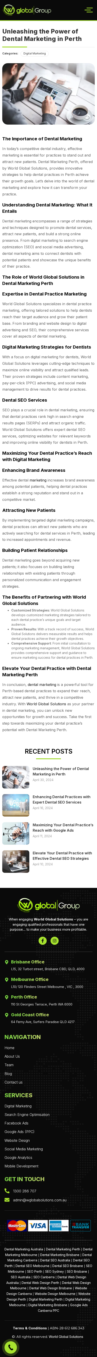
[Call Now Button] (11, 1347)
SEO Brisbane (77, 1271)
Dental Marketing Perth (63, 1249)
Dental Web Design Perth (40, 1283)
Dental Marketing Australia (24, 1249)
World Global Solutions (46, 704)
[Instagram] (55, 941)
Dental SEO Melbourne (32, 1266)
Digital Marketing (34, 53)
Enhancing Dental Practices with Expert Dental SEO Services (61, 799)
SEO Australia (20, 1277)
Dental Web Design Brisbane (50, 1288)
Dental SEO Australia (55, 1260)
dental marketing (42, 684)
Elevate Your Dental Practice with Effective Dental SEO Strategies (62, 856)
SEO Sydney (54, 1271)
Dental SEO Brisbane (67, 1266)
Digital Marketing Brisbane (47, 1305)
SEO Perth (34, 1271)
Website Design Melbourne (55, 1294)
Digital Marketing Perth (45, 1299)
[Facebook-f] (43, 941)
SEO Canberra (44, 1277)
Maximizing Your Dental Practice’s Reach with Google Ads (63, 828)
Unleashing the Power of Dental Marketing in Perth (61, 771)
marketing (38, 480)
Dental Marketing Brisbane (59, 1255)
